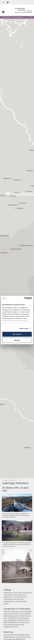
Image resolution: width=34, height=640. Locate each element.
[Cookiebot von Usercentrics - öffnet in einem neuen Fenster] (24, 298)
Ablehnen (17, 340)
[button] (30, 17)
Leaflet (32, 477)
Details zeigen (23, 328)
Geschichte (6, 17)
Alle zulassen (17, 334)
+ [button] (2, 21)
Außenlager (18, 17)
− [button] (2, 24)
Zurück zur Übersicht (9, 480)
